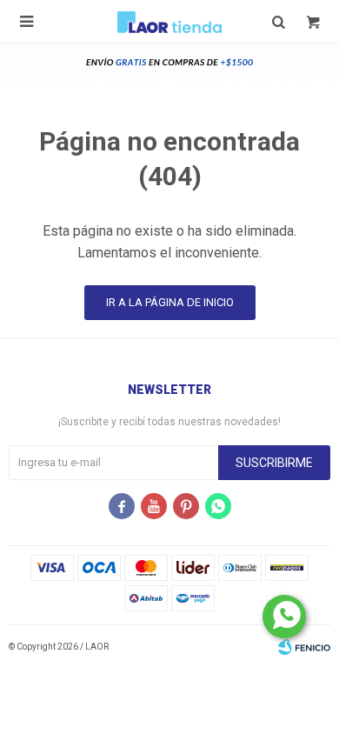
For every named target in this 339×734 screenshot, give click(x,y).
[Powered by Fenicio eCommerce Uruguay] (304, 647)
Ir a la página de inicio (170, 302)
